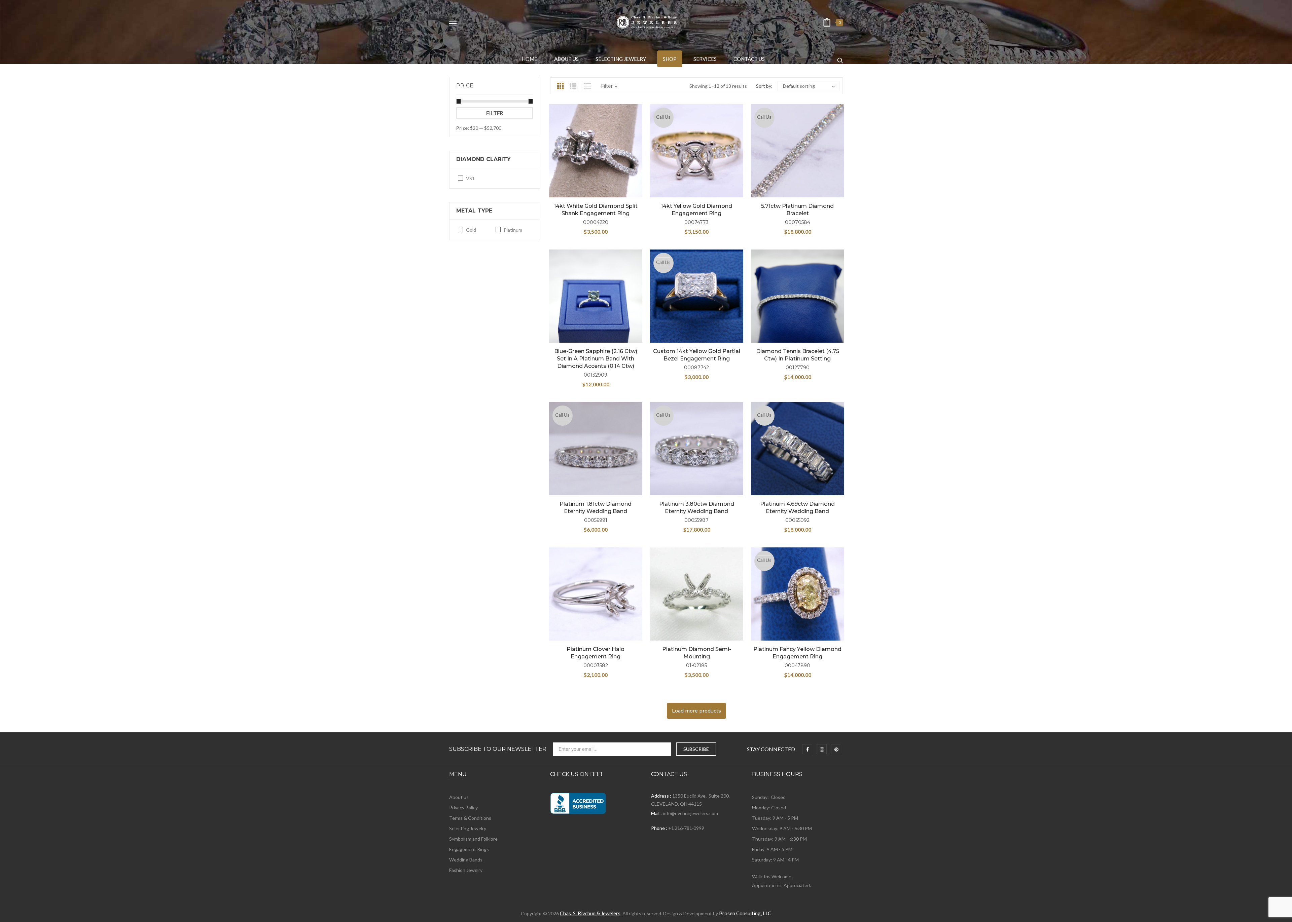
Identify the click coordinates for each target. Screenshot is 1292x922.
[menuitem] (529, 58)
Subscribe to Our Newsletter (497, 749)
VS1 (470, 178)
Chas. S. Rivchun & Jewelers (590, 913)
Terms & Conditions (470, 818)
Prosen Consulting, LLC (745, 913)
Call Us (663, 117)
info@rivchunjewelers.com (690, 813)
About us (459, 797)
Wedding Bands (465, 859)
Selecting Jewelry (467, 828)
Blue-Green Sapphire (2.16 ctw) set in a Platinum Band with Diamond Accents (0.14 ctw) (595, 358)
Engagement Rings (469, 849)
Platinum (513, 230)
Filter (494, 113)
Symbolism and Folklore (473, 839)
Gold (471, 230)
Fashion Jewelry (465, 870)
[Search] (840, 57)
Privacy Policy (463, 807)
